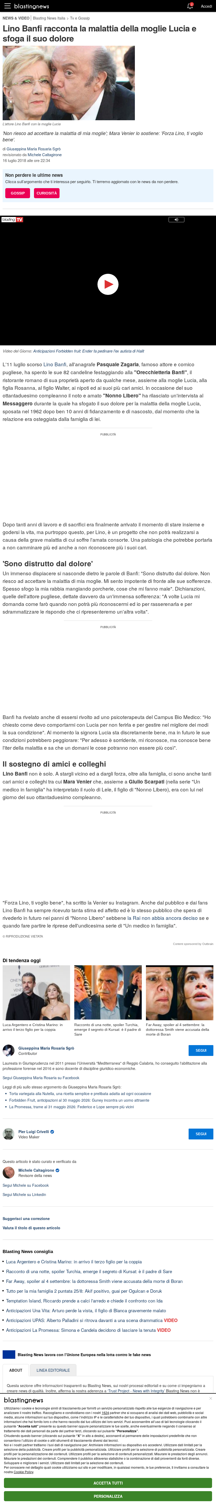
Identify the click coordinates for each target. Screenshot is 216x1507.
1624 (105, 1412)
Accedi (206, 6)
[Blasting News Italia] (31, 6)
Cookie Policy (23, 1471)
